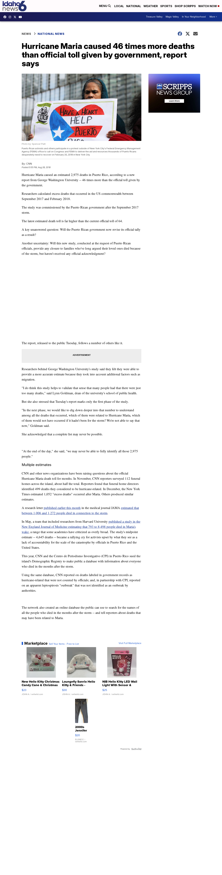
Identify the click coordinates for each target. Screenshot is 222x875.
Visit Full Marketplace (130, 643)
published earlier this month (62, 508)
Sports (166, 6)
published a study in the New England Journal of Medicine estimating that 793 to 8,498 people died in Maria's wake (81, 526)
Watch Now (208, 6)
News (26, 34)
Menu (103, 6)
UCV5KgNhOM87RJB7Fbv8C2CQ (21, 17)
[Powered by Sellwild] (136, 749)
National (133, 6)
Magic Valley (172, 17)
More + (213, 17)
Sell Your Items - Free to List (64, 644)
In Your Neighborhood (194, 17)
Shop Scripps (185, 6)
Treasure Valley (154, 17)
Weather (150, 6)
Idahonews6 (5, 17)
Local (119, 6)
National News (51, 34)
